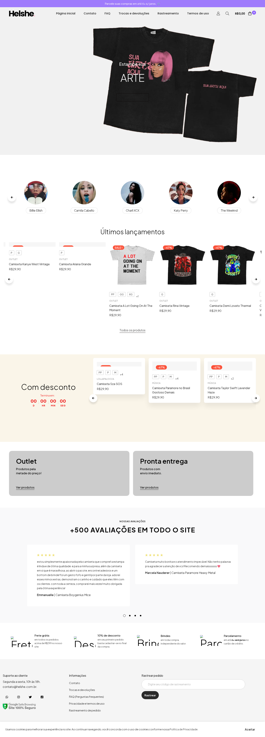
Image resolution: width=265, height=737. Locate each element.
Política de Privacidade (184, 729)
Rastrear (150, 695)
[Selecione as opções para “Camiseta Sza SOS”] (119, 365)
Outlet (13, 259)
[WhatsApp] (7, 697)
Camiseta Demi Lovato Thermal (230, 306)
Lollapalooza (105, 379)
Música (156, 383)
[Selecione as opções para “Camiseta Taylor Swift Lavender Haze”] (230, 369)
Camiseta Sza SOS (109, 384)
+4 (121, 374)
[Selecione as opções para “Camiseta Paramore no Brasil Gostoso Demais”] (175, 369)
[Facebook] (42, 697)
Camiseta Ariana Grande (75, 264)
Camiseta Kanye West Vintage (29, 264)
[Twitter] (30, 697)
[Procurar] (227, 13)
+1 (137, 296)
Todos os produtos (132, 330)
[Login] (218, 13)
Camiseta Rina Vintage (174, 306)
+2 (232, 378)
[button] (12, 197)
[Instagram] (18, 697)
